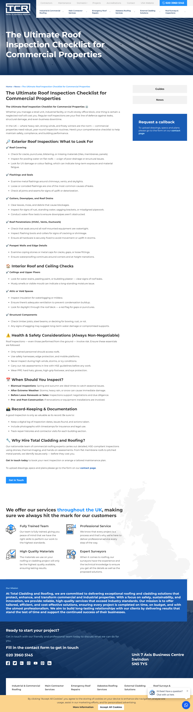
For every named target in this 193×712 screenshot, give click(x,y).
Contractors (46, 3)
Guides (159, 88)
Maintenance (64, 3)
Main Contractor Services (76, 12)
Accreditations (114, 3)
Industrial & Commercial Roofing (50, 12)
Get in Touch (16, 480)
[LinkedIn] (50, 663)
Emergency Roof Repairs (99, 12)
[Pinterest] (44, 663)
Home (9, 86)
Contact (131, 3)
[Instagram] (30, 663)
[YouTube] (37, 663)
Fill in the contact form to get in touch (42, 647)
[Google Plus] (23, 663)
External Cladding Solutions (147, 12)
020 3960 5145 (175, 2)
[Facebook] (9, 663)
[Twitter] (16, 663)
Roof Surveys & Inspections (171, 12)
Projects (97, 3)
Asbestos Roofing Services (123, 12)
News (17, 86)
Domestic (82, 3)
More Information (83, 707)
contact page (88, 468)
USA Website (147, 3)
